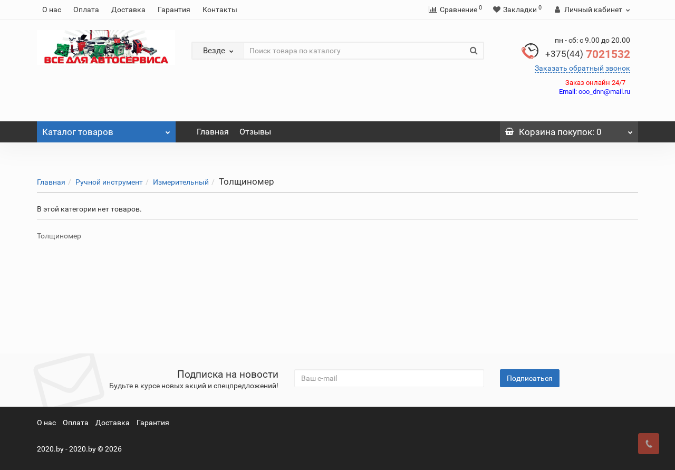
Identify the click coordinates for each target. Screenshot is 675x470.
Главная (213, 132)
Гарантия (174, 9)
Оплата (86, 9)
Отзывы (255, 132)
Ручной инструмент (109, 182)
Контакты (219, 9)
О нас (51, 9)
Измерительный (181, 182)
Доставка (128, 9)
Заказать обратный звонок (582, 68)
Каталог (77, 132)
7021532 (587, 54)
